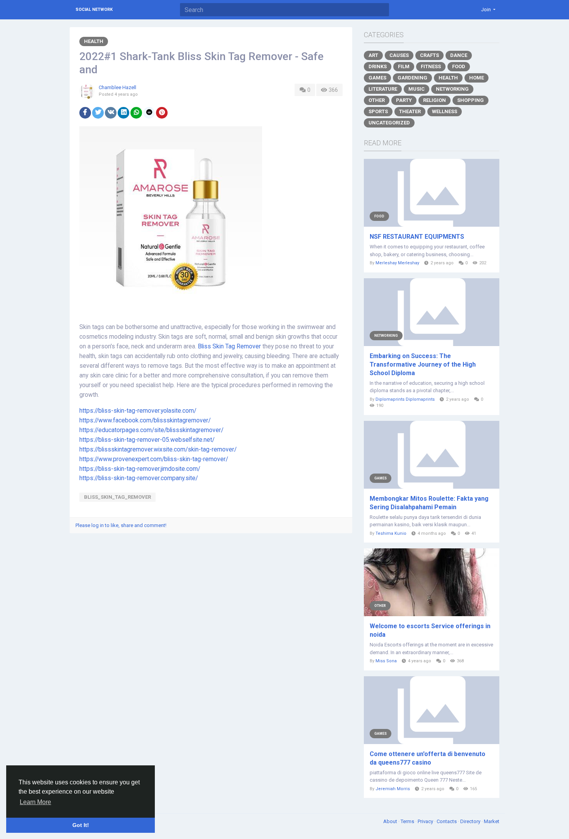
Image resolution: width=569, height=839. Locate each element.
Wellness (444, 111)
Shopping (470, 100)
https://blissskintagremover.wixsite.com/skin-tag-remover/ (158, 449)
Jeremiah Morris (392, 788)
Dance (458, 55)
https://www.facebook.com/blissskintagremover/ (145, 420)
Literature (382, 89)
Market (491, 821)
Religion (434, 100)
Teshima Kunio (390, 533)
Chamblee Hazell (117, 87)
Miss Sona (386, 660)
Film (404, 66)
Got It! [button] (80, 825)
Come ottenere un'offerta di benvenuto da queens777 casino (427, 758)
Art (373, 55)
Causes (399, 55)
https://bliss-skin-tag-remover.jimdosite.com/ (139, 468)
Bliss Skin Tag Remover (229, 346)
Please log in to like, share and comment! (120, 525)
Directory (471, 821)
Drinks (377, 66)
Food (458, 66)
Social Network (94, 9)
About (390, 821)
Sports (378, 111)
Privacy (426, 821)
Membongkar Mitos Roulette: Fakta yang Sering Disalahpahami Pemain (429, 503)
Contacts (447, 821)
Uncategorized (389, 123)
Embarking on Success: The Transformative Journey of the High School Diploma (423, 364)
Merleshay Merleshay (397, 262)
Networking (452, 89)
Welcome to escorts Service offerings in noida (430, 630)
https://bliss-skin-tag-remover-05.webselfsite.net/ (146, 439)
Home (476, 78)
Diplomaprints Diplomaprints (405, 399)
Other (376, 100)
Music (416, 89)
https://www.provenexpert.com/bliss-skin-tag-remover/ (153, 459)
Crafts (429, 55)
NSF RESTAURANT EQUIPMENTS (417, 236)
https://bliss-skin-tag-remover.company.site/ (138, 478)
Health (93, 41)
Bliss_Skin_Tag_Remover (117, 497)
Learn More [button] (35, 802)
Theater (410, 111)
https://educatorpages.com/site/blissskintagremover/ (151, 430)
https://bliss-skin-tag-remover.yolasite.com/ (137, 410)
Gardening (412, 78)
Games (377, 78)
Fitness (431, 66)
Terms (408, 821)
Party (404, 100)
